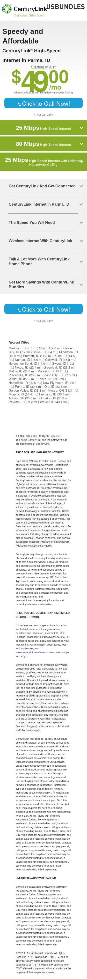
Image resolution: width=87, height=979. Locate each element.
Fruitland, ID (47, 394)
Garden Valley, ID (21, 390)
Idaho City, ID (53, 375)
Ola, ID (49, 386)
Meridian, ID (17, 348)
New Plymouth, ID (55, 382)
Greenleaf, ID (53, 367)
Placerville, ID (18, 375)
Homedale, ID (18, 382)
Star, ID (44, 348)
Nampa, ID (22, 359)
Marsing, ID (45, 371)
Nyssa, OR (56, 390)
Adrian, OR (16, 398)
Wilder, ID (15, 378)
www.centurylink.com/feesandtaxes (35, 652)
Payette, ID (17, 402)
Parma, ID (22, 386)
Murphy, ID (16, 394)
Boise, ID (39, 352)
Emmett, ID (31, 355)
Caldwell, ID (53, 359)
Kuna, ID (60, 355)
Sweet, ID (59, 363)
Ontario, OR (47, 398)
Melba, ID (15, 371)
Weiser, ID (47, 402)
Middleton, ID (68, 352)
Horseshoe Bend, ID (23, 363)
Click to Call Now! (46, 103)
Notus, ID (21, 367)
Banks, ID (44, 378)
